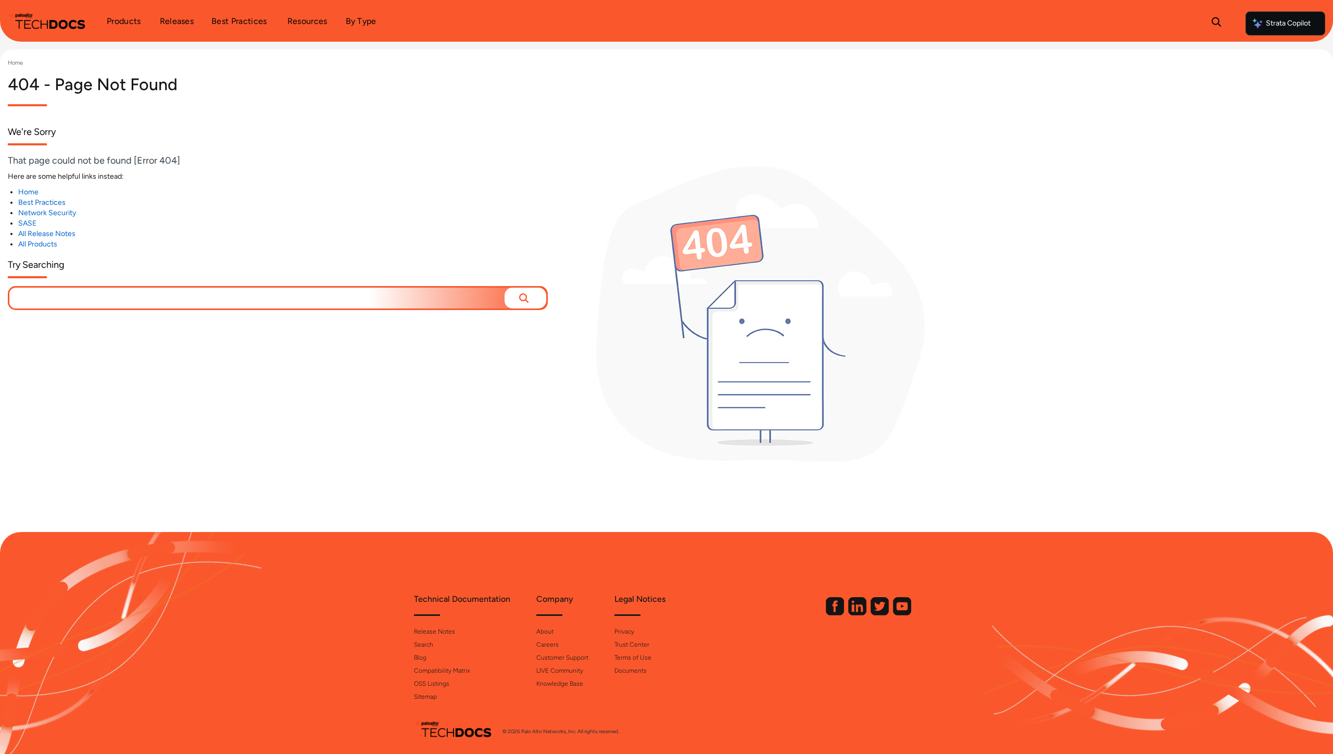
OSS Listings (431, 683)
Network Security (47, 212)
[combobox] (257, 298)
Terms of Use (632, 657)
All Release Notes (47, 233)
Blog (420, 657)
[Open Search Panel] (1216, 23)
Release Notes (434, 631)
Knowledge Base (559, 683)
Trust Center (631, 644)
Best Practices (42, 202)
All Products (37, 244)
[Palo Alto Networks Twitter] (880, 613)
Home (15, 62)
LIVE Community (559, 670)
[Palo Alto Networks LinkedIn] (858, 613)
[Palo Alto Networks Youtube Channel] (902, 613)
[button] (525, 298)
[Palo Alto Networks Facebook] (836, 613)
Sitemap (425, 696)
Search (423, 644)
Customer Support (562, 657)
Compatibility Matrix (442, 670)
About (545, 631)
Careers (547, 644)
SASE (27, 223)
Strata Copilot (1288, 23)
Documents (630, 670)
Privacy (624, 631)
